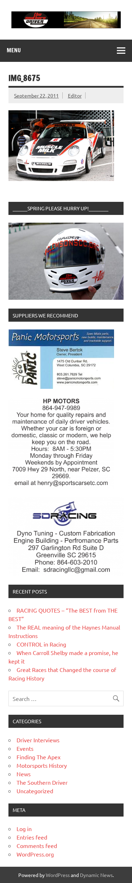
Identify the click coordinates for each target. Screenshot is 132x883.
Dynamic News (96, 875)
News (24, 773)
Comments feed (37, 845)
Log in (24, 828)
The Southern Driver (42, 782)
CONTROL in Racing (41, 644)
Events (25, 748)
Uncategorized (35, 790)
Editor (75, 95)
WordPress (58, 875)
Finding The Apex (39, 756)
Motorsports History (42, 765)
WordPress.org (35, 854)
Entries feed (32, 837)
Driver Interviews (38, 739)
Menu (14, 50)
